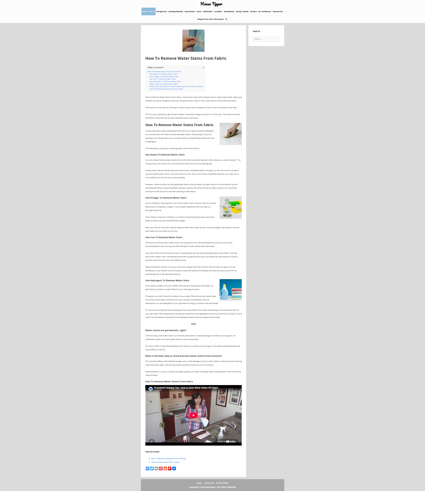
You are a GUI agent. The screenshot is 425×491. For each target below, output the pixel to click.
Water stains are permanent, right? (164, 84)
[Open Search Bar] (226, 19)
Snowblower (229, 11)
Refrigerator (161, 11)
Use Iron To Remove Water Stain (163, 79)
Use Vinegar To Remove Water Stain (164, 76)
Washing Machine (176, 11)
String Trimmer (242, 11)
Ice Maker (218, 11)
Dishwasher (208, 11)
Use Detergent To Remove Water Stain (165, 81)
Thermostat (278, 11)
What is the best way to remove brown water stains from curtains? (176, 86)
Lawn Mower (189, 11)
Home (144, 11)
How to (152, 11)
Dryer (199, 11)
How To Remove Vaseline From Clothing (168, 458)
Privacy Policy (222, 483)
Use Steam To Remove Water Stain (164, 74)
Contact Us (209, 483)
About (199, 483)
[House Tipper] (212, 4)
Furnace (253, 11)
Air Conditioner (264, 11)
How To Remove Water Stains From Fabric (164, 71)
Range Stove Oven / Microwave (211, 19)
